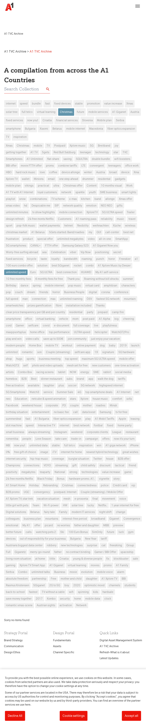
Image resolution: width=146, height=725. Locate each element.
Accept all (131, 716)
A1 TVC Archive (15, 51)
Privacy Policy (37, 302)
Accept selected (100, 433)
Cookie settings (74, 716)
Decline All (15, 716)
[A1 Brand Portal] (8, 7)
